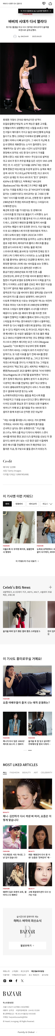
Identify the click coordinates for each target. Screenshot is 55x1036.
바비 (7, 503)
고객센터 (15, 971)
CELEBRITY (46, 773)
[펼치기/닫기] (50, 504)
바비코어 (33, 503)
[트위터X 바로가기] (22, 981)
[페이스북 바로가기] (16, 981)
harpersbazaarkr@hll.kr (18, 1017)
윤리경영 (45, 975)
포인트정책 (25, 971)
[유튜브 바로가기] (10, 981)
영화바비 (19, 503)
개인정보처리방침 (37, 971)
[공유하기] (50, 3)
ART (36, 773)
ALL (5, 773)
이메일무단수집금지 (19, 975)
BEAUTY (26, 773)
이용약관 (6, 975)
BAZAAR (25, 36)
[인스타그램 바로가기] (4, 981)
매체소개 (6, 971)
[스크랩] (44, 3)
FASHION (14, 773)
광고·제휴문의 (34, 975)
